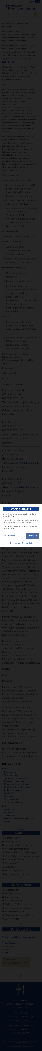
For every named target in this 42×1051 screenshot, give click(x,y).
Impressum (16, 543)
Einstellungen (10, 536)
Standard (33, 536)
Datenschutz (28, 543)
